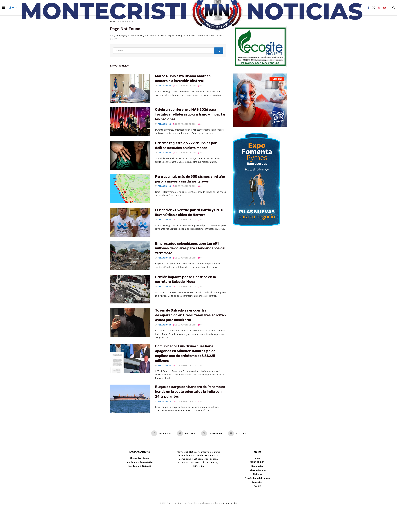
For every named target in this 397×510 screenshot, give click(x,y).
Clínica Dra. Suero (139, 458)
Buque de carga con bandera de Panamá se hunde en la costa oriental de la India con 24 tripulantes (190, 392)
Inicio (257, 458)
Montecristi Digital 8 (139, 466)
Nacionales (257, 466)
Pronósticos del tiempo (257, 478)
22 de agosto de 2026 (185, 86)
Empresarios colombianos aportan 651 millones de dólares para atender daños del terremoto (190, 248)
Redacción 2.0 (164, 86)
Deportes (257, 482)
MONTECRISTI (257, 462)
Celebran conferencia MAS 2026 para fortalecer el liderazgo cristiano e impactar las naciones (190, 114)
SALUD (257, 486)
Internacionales (257, 470)
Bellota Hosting (230, 503)
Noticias (257, 474)
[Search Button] (218, 50)
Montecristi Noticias (176, 503)
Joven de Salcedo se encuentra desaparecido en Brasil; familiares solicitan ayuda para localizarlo (190, 315)
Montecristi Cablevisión (140, 462)
